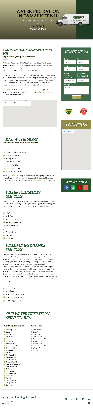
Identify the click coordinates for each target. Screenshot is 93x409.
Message (67, 85)
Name (66, 59)
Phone (79, 59)
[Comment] (85, 187)
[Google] (73, 187)
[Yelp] (79, 187)
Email (66, 66)
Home (25, 21)
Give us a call (8, 90)
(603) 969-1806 (38, 29)
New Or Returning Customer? (68, 75)
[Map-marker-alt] (83, 399)
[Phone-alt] (89, 399)
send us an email (39, 180)
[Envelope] (89, 403)
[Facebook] (66, 187)
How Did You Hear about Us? (82, 75)
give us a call (13, 175)
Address (79, 66)
